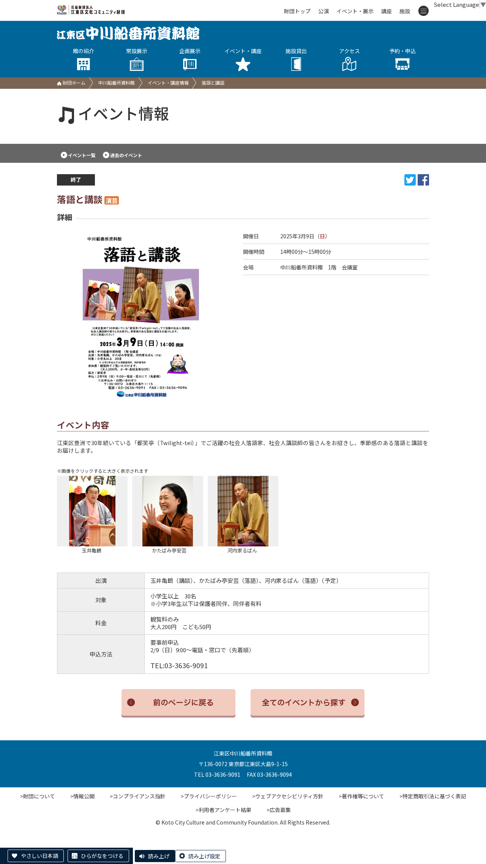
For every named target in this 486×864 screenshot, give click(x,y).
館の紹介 (83, 51)
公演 (323, 11)
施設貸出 (296, 51)
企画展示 (189, 51)
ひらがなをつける (102, 855)
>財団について (37, 796)
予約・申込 (402, 51)
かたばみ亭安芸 (159, 550)
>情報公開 (82, 796)
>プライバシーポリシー (209, 796)
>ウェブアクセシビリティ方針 (287, 796)
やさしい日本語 (39, 855)
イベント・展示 (355, 11)
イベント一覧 (81, 155)
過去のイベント (126, 155)
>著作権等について (361, 796)
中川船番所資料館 (116, 82)
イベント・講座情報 (168, 82)
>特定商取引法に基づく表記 (432, 796)
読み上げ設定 (204, 856)
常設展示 (136, 51)
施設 (404, 11)
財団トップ (297, 11)
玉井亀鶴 (79, 550)
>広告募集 (279, 810)
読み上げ (158, 856)
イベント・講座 (243, 51)
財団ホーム (73, 82)
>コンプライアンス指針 (138, 796)
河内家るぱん (232, 550)
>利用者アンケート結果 (223, 810)
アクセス (349, 51)
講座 (386, 11)
